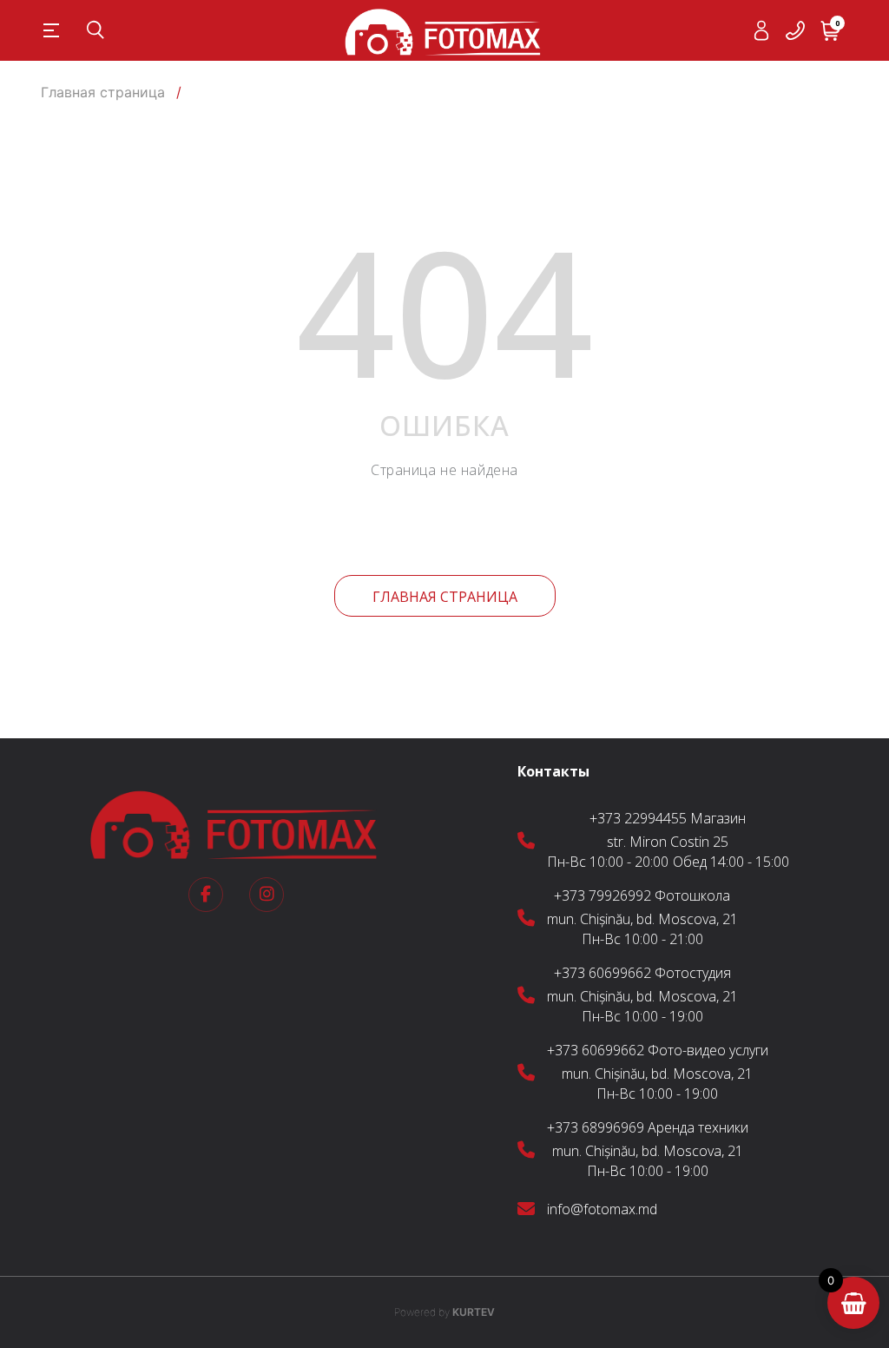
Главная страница (444, 596)
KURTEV (444, 1311)
